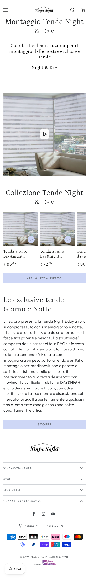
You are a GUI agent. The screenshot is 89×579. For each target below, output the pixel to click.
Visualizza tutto (44, 278)
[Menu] (5, 10)
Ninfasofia (37, 557)
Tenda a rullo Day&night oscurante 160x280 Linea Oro (57, 254)
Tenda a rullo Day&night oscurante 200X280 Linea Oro (16, 254)
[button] (72, 10)
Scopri (44, 424)
